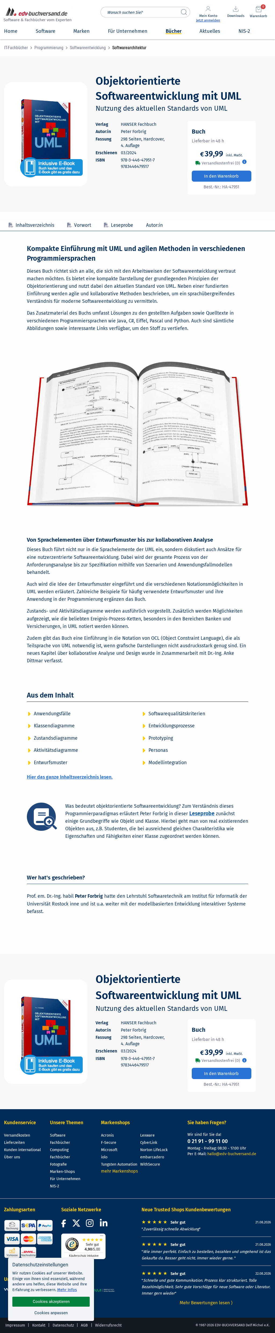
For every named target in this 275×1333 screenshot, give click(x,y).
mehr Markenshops (119, 1171)
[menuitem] (19, 48)
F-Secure (108, 1142)
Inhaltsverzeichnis (35, 225)
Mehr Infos (67, 1289)
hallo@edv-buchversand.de (231, 1154)
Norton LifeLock (154, 1150)
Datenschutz (63, 1325)
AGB (84, 1325)
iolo (104, 1157)
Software (58, 1135)
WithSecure (150, 1164)
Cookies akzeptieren (51, 1301)
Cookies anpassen (51, 1312)
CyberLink (148, 1142)
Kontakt (38, 1325)
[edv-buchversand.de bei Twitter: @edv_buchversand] (76, 1224)
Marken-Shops (62, 1171)
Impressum (15, 1325)
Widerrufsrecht (108, 1325)
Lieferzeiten (14, 1142)
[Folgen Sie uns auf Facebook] (64, 1224)
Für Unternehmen (65, 1179)
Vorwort (82, 225)
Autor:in (154, 225)
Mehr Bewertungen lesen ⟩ (206, 1302)
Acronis (107, 1135)
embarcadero (152, 1157)
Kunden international (22, 1150)
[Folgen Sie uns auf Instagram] (91, 1224)
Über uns (12, 1157)
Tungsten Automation (119, 1164)
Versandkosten (17, 1135)
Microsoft (109, 1150)
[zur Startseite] (36, 15)
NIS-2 (54, 1186)
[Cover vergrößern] (45, 134)
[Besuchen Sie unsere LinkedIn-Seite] (104, 1224)
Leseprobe (122, 225)
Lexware (147, 1135)
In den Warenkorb (221, 176)
